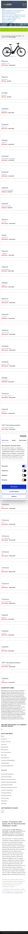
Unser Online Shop (17, 1)
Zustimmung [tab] (5, 440)
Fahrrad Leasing (5, 798)
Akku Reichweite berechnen (10, 16)
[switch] (24, 471)
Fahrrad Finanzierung (6, 795)
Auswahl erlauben (14, 491)
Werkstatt (15, 3)
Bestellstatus (6, 12)
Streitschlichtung (5, 757)
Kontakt (19, 3)
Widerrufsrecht (4, 749)
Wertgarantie (17, 18)
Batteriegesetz (4, 747)
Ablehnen (14, 496)
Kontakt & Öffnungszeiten (7, 774)
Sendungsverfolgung (15, 12)
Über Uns (5, 10)
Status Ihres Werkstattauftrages (16, 10)
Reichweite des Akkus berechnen (9, 787)
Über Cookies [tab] (22, 440)
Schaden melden (5, 763)
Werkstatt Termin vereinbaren (8, 779)
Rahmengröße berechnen (9, 13)
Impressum (3, 744)
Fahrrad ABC (13, 19)
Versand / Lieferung (8, 22)
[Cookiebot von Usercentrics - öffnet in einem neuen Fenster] (20, 436)
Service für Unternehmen (9, 15)
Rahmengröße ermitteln (7, 784)
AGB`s (2, 736)
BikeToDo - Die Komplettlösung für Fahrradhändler (16, 932)
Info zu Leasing (21, 16)
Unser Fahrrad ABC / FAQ (7, 765)
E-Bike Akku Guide (20, 15)
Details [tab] (14, 440)
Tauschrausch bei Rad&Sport (8, 760)
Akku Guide (3, 755)
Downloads (6, 19)
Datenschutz (4, 739)
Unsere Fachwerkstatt (6, 776)
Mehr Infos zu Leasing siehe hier (15, 892)
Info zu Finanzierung (8, 18)
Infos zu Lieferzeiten (6, 752)
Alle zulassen (14, 486)
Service (4, 9)
